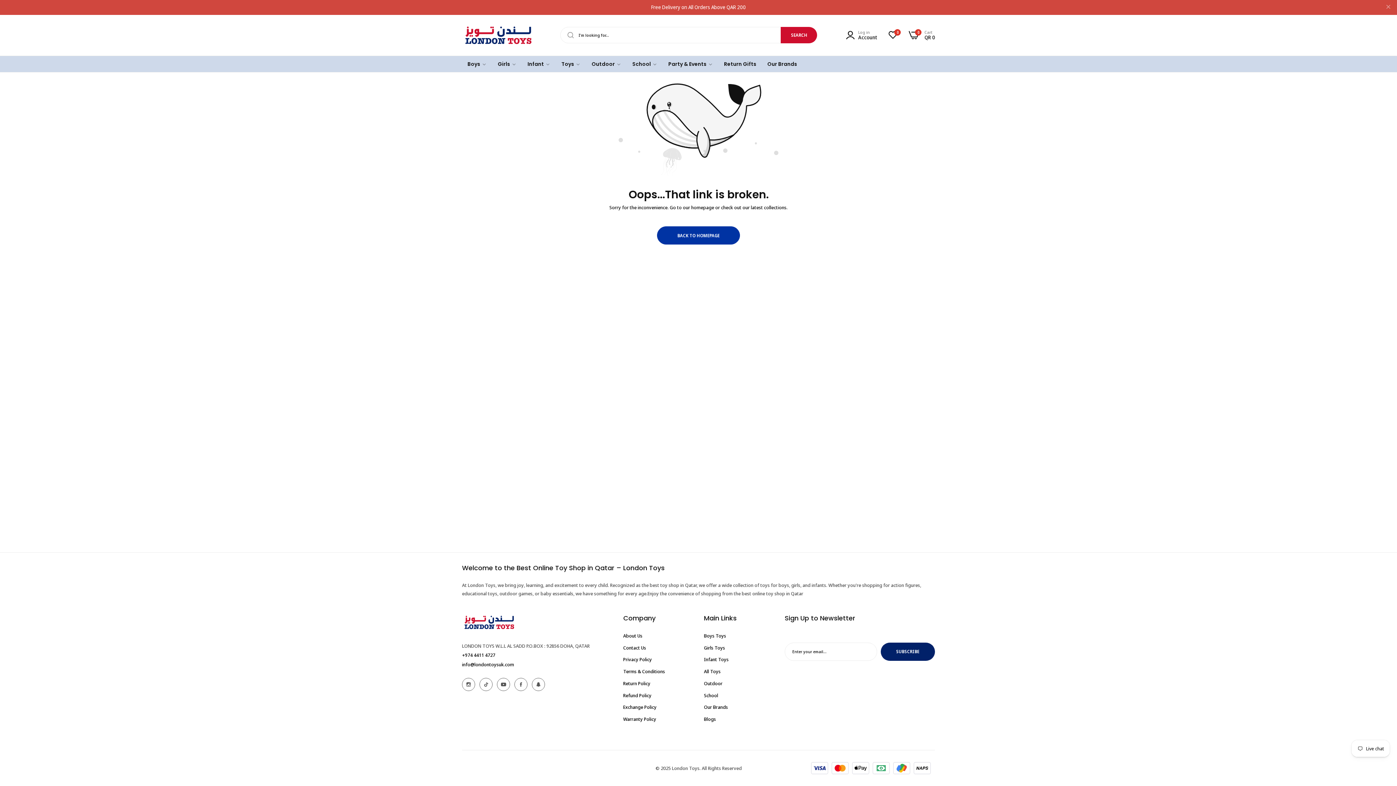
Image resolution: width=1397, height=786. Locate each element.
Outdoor (713, 683)
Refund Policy (637, 695)
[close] (1388, 7)
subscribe (907, 651)
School (711, 695)
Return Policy (636, 683)
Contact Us (634, 647)
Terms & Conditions (644, 671)
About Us (632, 635)
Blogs (710, 719)
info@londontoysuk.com (488, 664)
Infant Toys (716, 659)
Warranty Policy (639, 719)
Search (799, 35)
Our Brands (716, 707)
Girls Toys (714, 647)
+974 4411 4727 (478, 655)
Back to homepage (698, 236)
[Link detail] (468, 684)
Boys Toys (715, 635)
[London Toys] (498, 35)
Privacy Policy (637, 659)
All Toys (712, 671)
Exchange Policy (640, 707)
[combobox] (688, 35)
